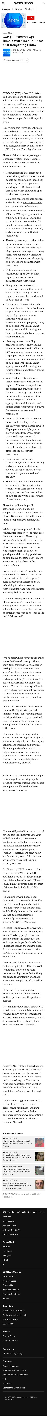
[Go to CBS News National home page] (23, 3)
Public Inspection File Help (15, 1315)
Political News (9, 1221)
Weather (29, 9)
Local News (8, 33)
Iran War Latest (9, 1226)
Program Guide (9, 1281)
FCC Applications (11, 1319)
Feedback (7, 1383)
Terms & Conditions (11, 1294)
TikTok (5, 1260)
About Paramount (11, 1366)
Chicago (6, 9)
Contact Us (8, 1285)
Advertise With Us (11, 1290)
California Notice (10, 1341)
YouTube (6, 1247)
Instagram (7, 1256)
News (18, 9)
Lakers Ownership (11, 1234)
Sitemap (6, 1298)
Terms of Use (8, 1349)
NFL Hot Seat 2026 (11, 1230)
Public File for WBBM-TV (14, 1311)
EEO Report (8, 1324)
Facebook (7, 1251)
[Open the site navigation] (8, 3)
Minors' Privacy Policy (12, 1354)
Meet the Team (9, 1277)
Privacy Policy (9, 1336)
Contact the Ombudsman (14, 1388)
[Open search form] (44, 3)
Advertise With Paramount (14, 1370)
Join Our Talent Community (15, 1375)
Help (5, 1379)
